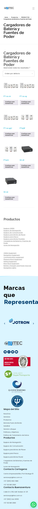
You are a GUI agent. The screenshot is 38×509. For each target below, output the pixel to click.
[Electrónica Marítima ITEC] (9, 8)
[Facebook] (5, 351)
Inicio (6, 17)
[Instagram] (9, 351)
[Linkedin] (12, 351)
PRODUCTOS (25, 17)
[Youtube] (16, 351)
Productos (14, 17)
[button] (5, 324)
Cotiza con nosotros (10, 102)
